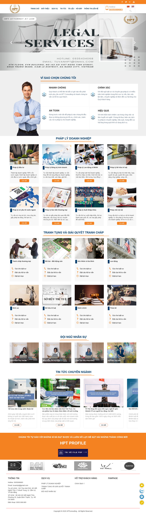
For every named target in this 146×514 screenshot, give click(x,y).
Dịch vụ (55, 9)
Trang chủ (35, 9)
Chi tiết (24, 181)
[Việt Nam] (128, 6)
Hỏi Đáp (79, 9)
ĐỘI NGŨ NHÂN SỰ (48, 491)
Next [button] (135, 400)
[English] (132, 6)
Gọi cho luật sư (20, 269)
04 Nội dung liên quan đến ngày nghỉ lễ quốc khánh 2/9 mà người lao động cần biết (71, 410)
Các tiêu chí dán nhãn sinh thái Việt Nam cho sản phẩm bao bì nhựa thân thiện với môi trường (29, 410)
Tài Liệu (71, 9)
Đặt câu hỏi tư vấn (22, 272)
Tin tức (63, 9)
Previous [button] (10, 400)
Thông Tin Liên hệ (91, 9)
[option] (29, 403)
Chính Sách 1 (80, 483)
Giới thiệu (45, 9)
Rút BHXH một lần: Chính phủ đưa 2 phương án (116, 409)
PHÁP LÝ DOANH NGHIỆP (51, 483)
